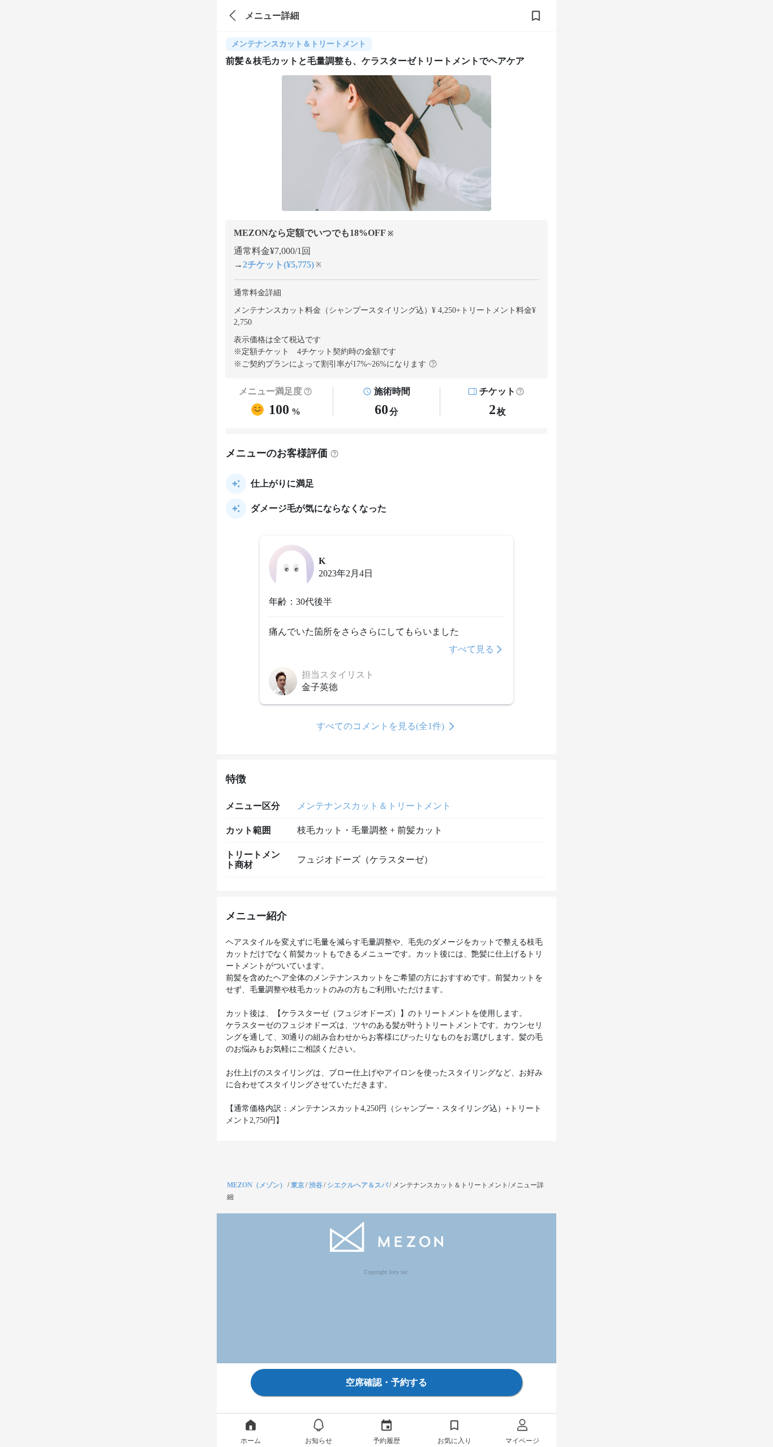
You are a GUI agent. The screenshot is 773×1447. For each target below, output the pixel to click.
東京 (297, 1185)
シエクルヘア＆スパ (357, 1185)
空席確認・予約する (386, 1382)
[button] (520, 391)
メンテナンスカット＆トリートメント (374, 806)
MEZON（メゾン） (256, 1185)
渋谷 (316, 1185)
